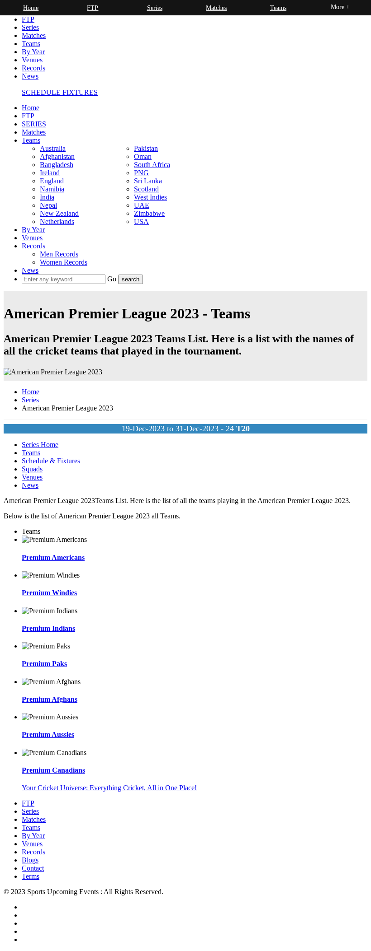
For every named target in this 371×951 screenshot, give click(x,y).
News (30, 76)
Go (112, 279)
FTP (28, 19)
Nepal (48, 205)
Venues (32, 60)
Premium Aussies (48, 734)
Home (30, 108)
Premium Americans (53, 557)
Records (33, 68)
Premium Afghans (49, 699)
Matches (34, 35)
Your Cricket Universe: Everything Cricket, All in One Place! (109, 788)
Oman (143, 156)
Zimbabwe (149, 213)
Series (30, 27)
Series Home (40, 444)
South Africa (152, 164)
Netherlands (57, 221)
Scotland (146, 189)
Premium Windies (49, 593)
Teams (31, 43)
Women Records (63, 262)
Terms (30, 876)
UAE (141, 205)
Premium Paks (44, 663)
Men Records (59, 254)
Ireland (50, 173)
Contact (33, 868)
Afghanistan (57, 156)
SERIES (34, 124)
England (52, 181)
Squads (32, 469)
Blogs (30, 860)
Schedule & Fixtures (51, 461)
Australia (53, 148)
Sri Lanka (148, 181)
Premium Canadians (53, 770)
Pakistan (146, 148)
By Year (33, 52)
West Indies (150, 197)
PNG (141, 173)
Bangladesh (56, 164)
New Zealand (59, 213)
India (47, 197)
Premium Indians (48, 628)
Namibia (52, 189)
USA (141, 221)
